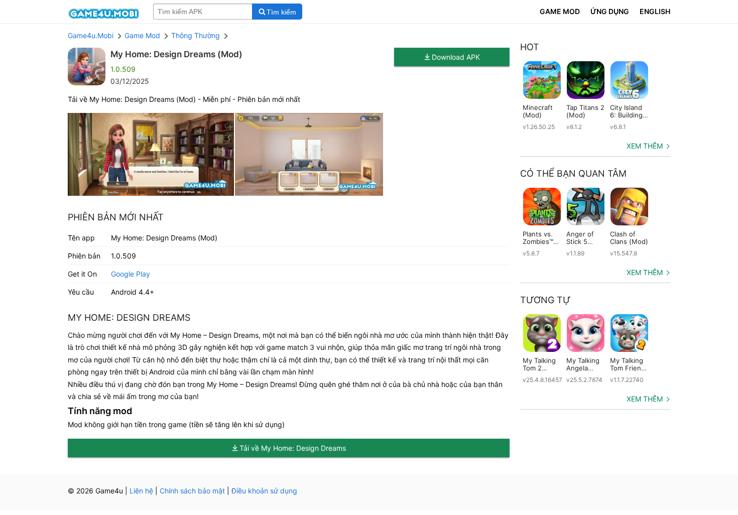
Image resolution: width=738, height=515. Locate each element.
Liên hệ (141, 490)
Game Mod (142, 35)
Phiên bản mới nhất (116, 217)
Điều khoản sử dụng (264, 490)
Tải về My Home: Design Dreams (292, 448)
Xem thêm (645, 146)
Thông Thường (195, 35)
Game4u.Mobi (90, 35)
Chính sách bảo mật (192, 490)
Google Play (130, 274)
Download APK (456, 57)
